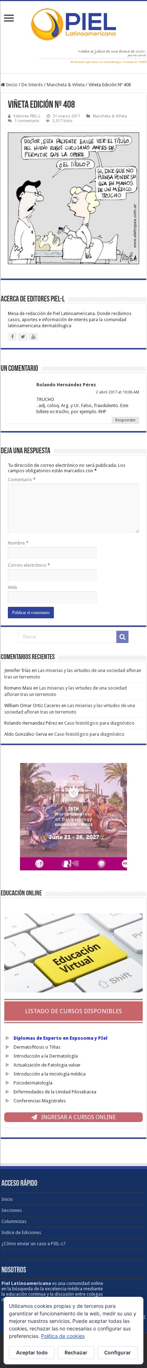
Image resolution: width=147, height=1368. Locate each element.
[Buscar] (122, 637)
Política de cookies (63, 1336)
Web (12, 587)
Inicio (11, 84)
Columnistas (13, 1221)
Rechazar (76, 1352)
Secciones (11, 1210)
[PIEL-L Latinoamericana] (73, 23)
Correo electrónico (29, 565)
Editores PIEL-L (27, 116)
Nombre (18, 543)
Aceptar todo (32, 1352)
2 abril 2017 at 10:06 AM (117, 392)
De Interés (32, 84)
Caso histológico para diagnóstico (99, 723)
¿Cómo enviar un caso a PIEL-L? (33, 1243)
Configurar (117, 1352)
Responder (125, 420)
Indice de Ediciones (21, 1232)
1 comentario (27, 121)
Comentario (22, 479)
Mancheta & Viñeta (66, 84)
